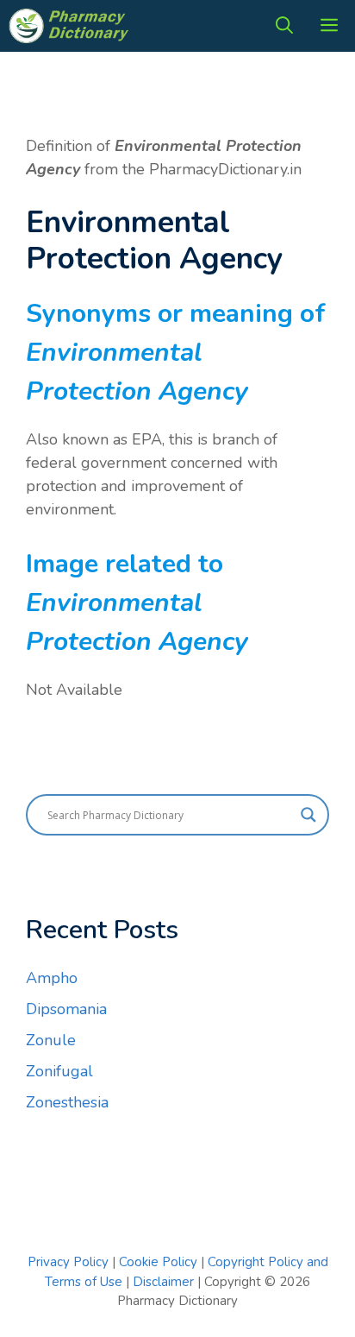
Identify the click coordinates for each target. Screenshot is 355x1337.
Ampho (52, 978)
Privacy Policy (68, 1262)
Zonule (51, 1040)
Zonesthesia (67, 1102)
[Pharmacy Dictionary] (71, 26)
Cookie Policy (160, 1262)
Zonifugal (59, 1071)
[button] (284, 26)
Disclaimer (163, 1281)
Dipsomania (66, 1009)
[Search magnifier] (308, 815)
